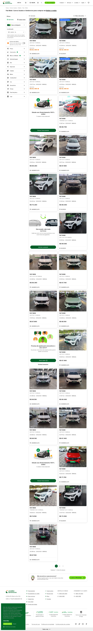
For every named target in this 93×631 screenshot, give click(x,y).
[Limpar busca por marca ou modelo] (25, 2)
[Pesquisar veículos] (41, 3)
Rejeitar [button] (14, 623)
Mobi (26, 8)
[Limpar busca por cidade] (38, 2)
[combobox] (20, 2)
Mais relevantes (79, 16)
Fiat (23, 8)
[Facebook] (86, 624)
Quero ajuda (42, 360)
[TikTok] (79, 624)
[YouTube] (83, 624)
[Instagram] (76, 624)
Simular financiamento (43, 130)
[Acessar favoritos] (88, 3)
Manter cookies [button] (7, 623)
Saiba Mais (6, 620)
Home (7, 8)
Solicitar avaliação (43, 247)
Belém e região (51, 10)
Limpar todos (22, 19)
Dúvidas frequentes (43, 364)
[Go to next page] (63, 566)
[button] (16, 25)
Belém (19, 8)
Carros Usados (13, 8)
